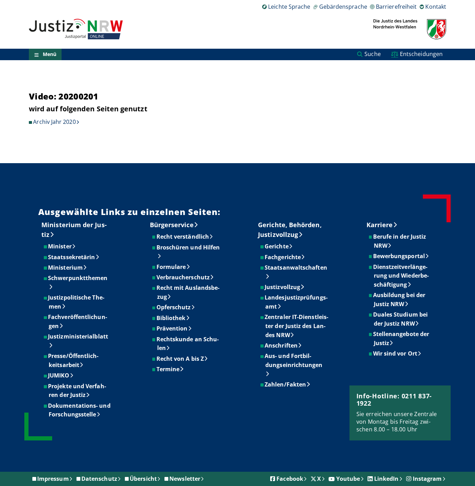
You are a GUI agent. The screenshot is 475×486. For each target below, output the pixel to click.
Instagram (427, 479)
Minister (60, 246)
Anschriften (281, 345)
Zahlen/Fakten (285, 384)
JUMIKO (59, 375)
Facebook (289, 479)
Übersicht (143, 479)
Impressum (53, 479)
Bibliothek (171, 318)
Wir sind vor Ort (395, 353)
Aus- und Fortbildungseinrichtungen (293, 360)
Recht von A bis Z (180, 358)
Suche (372, 54)
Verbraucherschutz (183, 277)
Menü (49, 54)
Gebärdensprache (343, 6)
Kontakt (435, 6)
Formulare (171, 267)
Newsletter (184, 479)
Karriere (380, 225)
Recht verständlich (183, 236)
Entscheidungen (421, 54)
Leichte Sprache (289, 6)
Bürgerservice (172, 225)
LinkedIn (386, 479)
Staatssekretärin (72, 257)
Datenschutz (99, 479)
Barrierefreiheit (396, 6)
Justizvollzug (282, 287)
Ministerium (66, 267)
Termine (168, 369)
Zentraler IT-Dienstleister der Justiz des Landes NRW (296, 325)
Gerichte (277, 246)
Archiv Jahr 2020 (54, 122)
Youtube (348, 479)
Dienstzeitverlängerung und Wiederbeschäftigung (401, 275)
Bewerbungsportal (399, 256)
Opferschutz (174, 307)
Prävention (172, 328)
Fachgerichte (283, 257)
